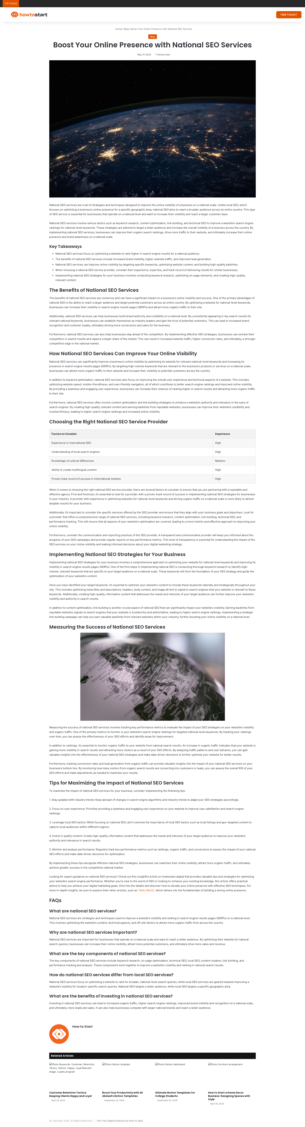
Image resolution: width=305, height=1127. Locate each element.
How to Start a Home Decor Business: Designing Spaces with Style (229, 1096)
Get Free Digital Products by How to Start (120, 1120)
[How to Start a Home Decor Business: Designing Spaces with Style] (232, 1076)
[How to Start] (29, 14)
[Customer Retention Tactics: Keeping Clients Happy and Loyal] (73, 1076)
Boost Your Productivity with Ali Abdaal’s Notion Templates (122, 1094)
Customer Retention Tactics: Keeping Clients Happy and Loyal (70, 1094)
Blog (126, 28)
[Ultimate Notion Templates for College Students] (179, 1076)
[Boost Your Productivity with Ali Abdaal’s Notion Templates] (126, 1076)
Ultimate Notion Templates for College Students (175, 1094)
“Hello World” (146, 890)
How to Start (82, 1026)
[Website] (74, 1032)
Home (118, 28)
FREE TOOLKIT (289, 14)
